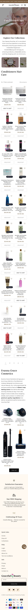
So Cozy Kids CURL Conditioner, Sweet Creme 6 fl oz (7, 155)
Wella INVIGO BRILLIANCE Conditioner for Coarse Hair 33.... (7, 347)
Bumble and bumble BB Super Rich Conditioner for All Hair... (20, 209)
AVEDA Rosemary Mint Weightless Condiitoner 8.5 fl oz (20, 264)
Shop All (4, 538)
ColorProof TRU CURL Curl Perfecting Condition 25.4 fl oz (7, 209)
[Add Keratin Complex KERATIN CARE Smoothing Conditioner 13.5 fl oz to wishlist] (24, 168)
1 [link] (5, 363)
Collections (5, 541)
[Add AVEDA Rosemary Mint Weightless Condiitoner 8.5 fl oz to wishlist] (24, 251)
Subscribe (14, 584)
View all (14, 470)
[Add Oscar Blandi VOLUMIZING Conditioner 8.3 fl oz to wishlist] (24, 306)
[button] (3, 5)
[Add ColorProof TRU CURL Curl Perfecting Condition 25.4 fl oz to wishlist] (11, 196)
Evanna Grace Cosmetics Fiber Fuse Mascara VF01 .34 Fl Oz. (7, 461)
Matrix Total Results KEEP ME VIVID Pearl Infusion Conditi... (21, 155)
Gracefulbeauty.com (10, 594)
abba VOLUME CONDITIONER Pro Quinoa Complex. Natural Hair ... (7, 265)
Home (3, 536)
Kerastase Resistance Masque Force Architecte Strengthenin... (7, 182)
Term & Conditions (7, 556)
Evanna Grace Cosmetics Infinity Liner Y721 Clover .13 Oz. (20, 420)
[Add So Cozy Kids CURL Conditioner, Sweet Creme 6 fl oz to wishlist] (11, 142)
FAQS (3, 566)
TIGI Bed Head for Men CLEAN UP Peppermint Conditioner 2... (20, 347)
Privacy (4, 563)
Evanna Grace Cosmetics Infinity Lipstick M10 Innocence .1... (21, 453)
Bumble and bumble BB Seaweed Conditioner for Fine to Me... (20, 237)
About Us (4, 553)
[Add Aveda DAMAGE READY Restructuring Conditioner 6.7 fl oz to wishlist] (11, 278)
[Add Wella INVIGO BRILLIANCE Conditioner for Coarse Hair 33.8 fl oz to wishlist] (11, 334)
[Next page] (22, 363)
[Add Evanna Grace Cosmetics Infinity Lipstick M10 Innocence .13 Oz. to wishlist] (24, 430)
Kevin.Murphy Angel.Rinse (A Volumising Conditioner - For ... (7, 320)
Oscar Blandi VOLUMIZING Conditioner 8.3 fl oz (20, 320)
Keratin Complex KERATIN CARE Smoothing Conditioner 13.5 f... (20, 182)
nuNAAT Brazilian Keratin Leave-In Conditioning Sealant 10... (7, 128)
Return (4, 568)
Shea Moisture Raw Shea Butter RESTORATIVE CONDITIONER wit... (20, 128)
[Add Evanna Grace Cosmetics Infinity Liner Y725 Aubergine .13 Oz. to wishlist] (11, 409)
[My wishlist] (22, 5)
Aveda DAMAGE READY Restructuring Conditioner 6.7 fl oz (7, 292)
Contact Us (5, 571)
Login (3, 548)
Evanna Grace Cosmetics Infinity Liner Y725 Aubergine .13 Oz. (7, 420)
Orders (4, 551)
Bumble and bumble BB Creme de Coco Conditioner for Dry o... (7, 237)
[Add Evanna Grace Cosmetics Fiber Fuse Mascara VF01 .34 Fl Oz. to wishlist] (11, 430)
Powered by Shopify (20, 594)
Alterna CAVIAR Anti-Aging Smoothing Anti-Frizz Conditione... (21, 292)
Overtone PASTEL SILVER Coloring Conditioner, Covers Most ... (7, 100)
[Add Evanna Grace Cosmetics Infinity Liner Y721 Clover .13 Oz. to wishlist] (24, 409)
